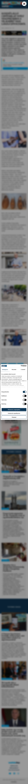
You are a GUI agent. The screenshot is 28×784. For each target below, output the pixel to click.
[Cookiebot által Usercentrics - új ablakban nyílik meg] (21, 366)
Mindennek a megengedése (14, 409)
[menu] (26, 6)
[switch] (25, 396)
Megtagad (14, 417)
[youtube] (10, 773)
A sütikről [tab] (23, 369)
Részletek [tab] (14, 369)
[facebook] (14, 773)
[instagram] (18, 773)
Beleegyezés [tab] (5, 369)
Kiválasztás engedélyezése (14, 413)
